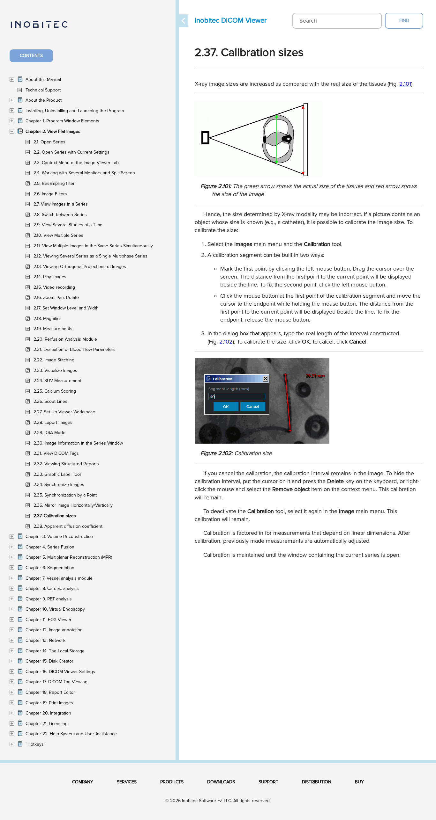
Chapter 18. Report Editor (50, 692)
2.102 (226, 341)
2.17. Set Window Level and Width (66, 308)
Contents (31, 55)
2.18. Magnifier (47, 318)
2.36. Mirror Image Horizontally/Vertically (73, 505)
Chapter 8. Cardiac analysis (52, 588)
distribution (316, 782)
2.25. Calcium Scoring (55, 391)
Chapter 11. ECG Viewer (48, 619)
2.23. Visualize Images (55, 370)
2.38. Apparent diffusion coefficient (68, 526)
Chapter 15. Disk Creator (49, 661)
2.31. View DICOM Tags (56, 453)
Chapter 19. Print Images (49, 703)
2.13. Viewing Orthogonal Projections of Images (80, 266)
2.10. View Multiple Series (58, 235)
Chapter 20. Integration (48, 713)
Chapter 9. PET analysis (49, 599)
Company (82, 782)
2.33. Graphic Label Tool (57, 474)
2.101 (405, 83)
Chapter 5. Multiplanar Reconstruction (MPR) (69, 557)
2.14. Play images (50, 276)
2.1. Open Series (49, 142)
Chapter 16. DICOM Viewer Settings (60, 671)
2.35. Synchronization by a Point (65, 495)
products (172, 782)
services (127, 782)
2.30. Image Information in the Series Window (78, 443)
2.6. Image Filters (50, 194)
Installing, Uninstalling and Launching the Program (75, 110)
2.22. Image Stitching (54, 360)
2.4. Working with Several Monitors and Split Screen (84, 173)
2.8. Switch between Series (60, 214)
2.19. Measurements (53, 328)
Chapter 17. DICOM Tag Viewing (56, 682)
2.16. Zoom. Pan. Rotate (56, 297)
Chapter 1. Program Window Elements (62, 121)
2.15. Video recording (54, 287)
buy (359, 782)
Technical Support (43, 90)
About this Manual (43, 79)
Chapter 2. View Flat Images (53, 131)
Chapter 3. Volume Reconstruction (59, 536)
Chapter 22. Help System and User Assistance (71, 734)
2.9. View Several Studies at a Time (68, 225)
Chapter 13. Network (45, 640)
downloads (221, 782)
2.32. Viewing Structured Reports (66, 464)
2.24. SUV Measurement (57, 380)
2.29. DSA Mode (49, 432)
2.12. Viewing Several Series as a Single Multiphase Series (90, 256)
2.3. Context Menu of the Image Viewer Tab (76, 162)
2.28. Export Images (53, 422)
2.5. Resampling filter (54, 183)
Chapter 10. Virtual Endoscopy (55, 609)
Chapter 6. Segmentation (50, 567)
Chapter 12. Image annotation (54, 630)
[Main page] (45, 28)
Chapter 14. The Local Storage (55, 651)
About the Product (44, 100)
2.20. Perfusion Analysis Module (65, 339)
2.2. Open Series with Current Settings (71, 152)
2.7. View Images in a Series (61, 204)
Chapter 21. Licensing (47, 723)
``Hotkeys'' (36, 744)
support (268, 782)
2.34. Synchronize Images (59, 484)
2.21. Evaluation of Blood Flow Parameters (75, 349)
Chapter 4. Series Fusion (50, 547)
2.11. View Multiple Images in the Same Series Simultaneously (93, 246)
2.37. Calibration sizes (55, 516)
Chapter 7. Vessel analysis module (59, 578)
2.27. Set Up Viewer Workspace (64, 412)
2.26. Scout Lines (50, 401)
